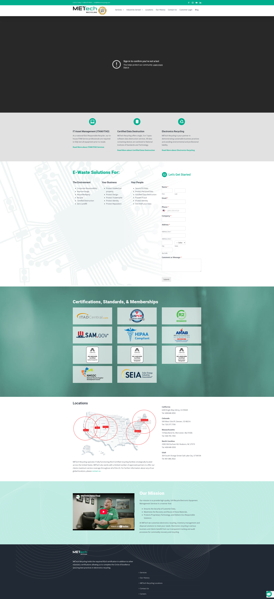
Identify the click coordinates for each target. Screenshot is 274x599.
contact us (96, 471)
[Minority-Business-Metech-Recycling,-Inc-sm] (92, 368)
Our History (144, 578)
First (163, 194)
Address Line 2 (166, 239)
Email (165, 198)
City (163, 246)
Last (176, 194)
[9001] (92, 347)
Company (166, 216)
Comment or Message (172, 257)
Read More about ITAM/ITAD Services (88, 147)
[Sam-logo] (92, 328)
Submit (166, 279)
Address (166, 225)
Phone (165, 207)
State (176, 246)
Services (143, 572)
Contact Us (144, 588)
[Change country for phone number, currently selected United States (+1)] (164, 211)
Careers (143, 594)
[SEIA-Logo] (137, 368)
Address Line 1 (166, 232)
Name (165, 187)
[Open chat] (269, 594)
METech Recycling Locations (151, 583)
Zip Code (164, 253)
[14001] (137, 347)
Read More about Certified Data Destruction (136, 150)
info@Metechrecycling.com (102, 2)
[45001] (181, 347)
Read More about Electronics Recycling (178, 150)
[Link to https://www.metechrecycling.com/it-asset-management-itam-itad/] (92, 121)
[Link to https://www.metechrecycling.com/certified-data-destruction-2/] (137, 121)
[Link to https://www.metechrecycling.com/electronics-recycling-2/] (181, 121)
